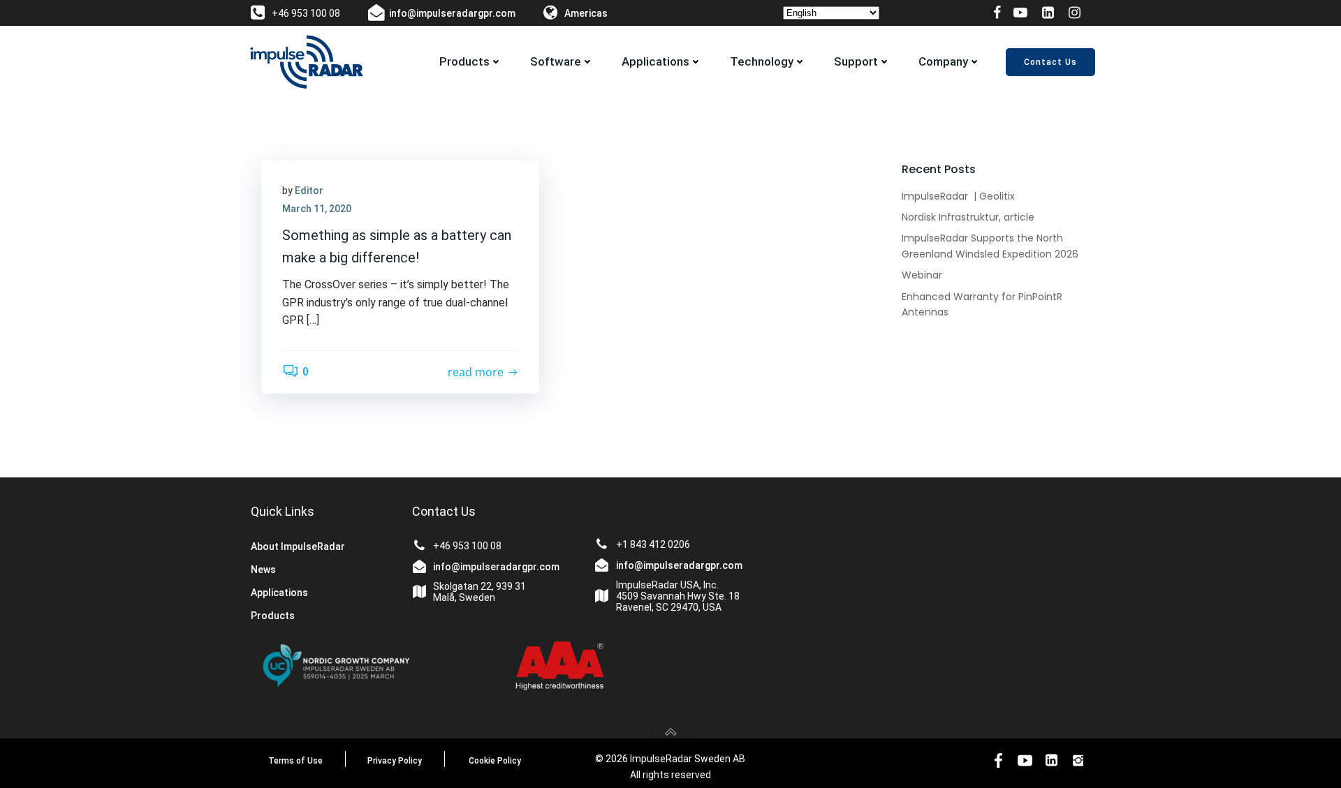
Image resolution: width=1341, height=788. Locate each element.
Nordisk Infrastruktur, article (968, 217)
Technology (761, 61)
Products (464, 61)
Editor (309, 190)
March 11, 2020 (316, 208)
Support (856, 61)
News (263, 569)
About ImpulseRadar (298, 546)
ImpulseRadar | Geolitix (958, 196)
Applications (655, 61)
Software (555, 61)
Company (943, 61)
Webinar (922, 275)
